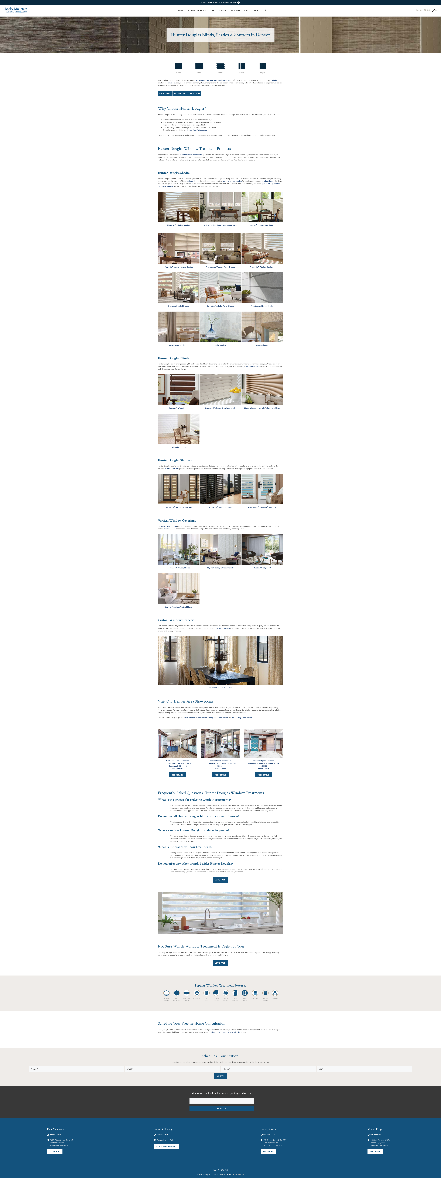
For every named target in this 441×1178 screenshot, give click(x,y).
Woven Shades (262, 345)
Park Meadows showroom (196, 718)
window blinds (252, 366)
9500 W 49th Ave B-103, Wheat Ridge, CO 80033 (263, 763)
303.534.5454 (55, 1135)
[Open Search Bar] (265, 10)
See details (177, 775)
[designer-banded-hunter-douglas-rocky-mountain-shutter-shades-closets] (178, 287)
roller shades (268, 181)
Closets (213, 10)
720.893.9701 (375, 1135)
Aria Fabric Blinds (179, 447)
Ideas (246, 10)
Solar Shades (220, 345)
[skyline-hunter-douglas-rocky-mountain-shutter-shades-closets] (220, 549)
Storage (222, 10)
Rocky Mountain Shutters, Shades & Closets (214, 80)
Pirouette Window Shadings (262, 267)
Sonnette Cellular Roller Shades (220, 306)
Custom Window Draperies (220, 688)
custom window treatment (191, 154)
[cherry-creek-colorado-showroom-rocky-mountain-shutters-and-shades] (220, 743)
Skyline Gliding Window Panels (220, 568)
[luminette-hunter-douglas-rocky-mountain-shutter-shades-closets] (178, 549)
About (181, 10)
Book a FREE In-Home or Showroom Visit (219, 2)
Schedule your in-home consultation (226, 1032)
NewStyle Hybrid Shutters (220, 507)
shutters (171, 83)
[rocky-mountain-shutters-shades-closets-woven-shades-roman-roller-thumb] (262, 327)
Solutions (235, 10)
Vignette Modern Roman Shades (179, 267)
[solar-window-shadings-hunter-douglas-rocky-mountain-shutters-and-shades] (220, 327)
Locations (165, 93)
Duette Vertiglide (262, 568)
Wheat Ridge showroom (242, 718)
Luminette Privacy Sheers (179, 568)
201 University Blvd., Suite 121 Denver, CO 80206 (220, 763)
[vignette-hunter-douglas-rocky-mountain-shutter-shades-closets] (178, 248)
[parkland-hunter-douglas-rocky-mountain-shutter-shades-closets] (178, 389)
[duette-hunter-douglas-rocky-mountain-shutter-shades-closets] (262, 207)
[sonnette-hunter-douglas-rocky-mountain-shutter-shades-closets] (220, 287)
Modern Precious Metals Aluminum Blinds (262, 408)
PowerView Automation (197, 130)
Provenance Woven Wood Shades (220, 267)
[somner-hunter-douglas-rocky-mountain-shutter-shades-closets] (178, 588)
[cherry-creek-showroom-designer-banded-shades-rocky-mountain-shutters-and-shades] (263, 743)
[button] (185, 10)
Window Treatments (197, 10)
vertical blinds (169, 529)
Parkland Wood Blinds (178, 408)
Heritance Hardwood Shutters (179, 507)
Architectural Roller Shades (262, 306)
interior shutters (172, 468)
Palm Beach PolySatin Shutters (262, 507)
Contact (256, 10)
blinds (274, 80)
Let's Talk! (194, 93)
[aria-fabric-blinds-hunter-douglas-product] (178, 429)
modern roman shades (232, 181)
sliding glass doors (169, 526)
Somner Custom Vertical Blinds (178, 607)
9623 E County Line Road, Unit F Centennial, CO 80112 (177, 763)
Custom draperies (222, 628)
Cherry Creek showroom (218, 718)
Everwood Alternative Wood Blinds (220, 408)
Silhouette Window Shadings (178, 225)
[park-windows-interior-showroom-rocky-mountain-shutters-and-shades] (177, 743)
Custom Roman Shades (178, 345)
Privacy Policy (238, 1174)
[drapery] (220, 660)
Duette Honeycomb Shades (262, 225)
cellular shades (193, 181)
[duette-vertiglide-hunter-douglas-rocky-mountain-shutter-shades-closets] (262, 549)
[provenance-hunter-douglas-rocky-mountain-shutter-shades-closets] (220, 248)
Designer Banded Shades (178, 306)
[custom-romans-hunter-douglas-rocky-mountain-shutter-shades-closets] (178, 327)
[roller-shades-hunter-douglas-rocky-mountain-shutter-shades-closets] (220, 207)
